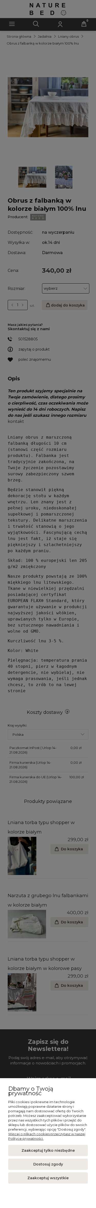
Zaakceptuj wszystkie (48, 1178)
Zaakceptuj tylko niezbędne (48, 1150)
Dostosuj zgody (48, 1164)
